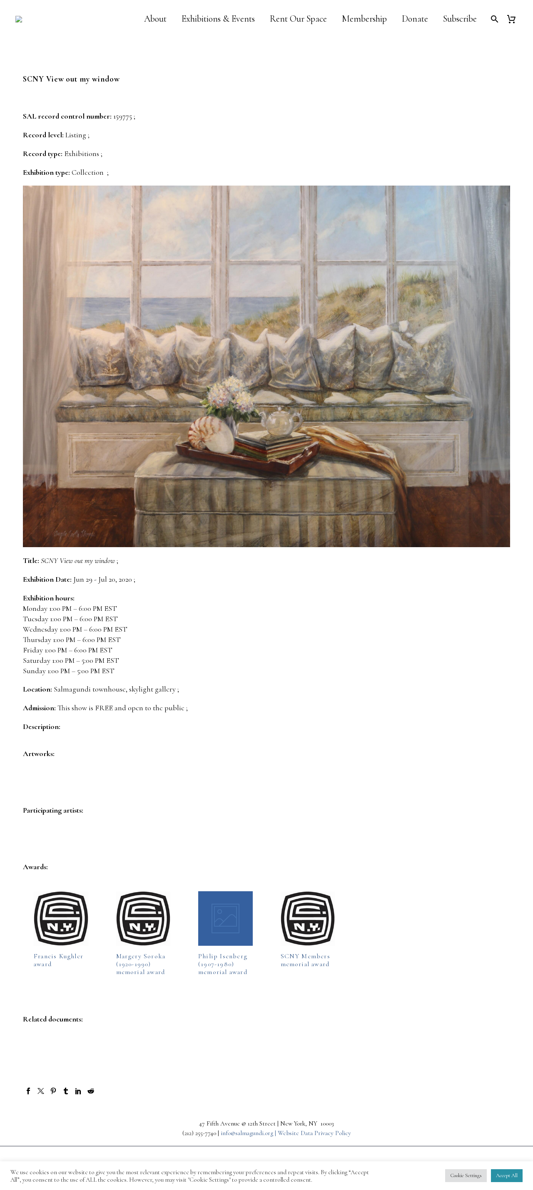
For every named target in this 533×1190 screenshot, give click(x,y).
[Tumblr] (65, 1091)
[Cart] (514, 19)
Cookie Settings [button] (466, 1175)
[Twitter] (40, 1091)
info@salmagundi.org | (249, 1133)
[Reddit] (90, 1091)
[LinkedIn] (78, 1091)
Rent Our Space (298, 19)
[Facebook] (28, 1091)
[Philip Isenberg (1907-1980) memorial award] (225, 918)
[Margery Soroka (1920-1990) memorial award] (143, 918)
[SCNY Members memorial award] (308, 918)
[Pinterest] (53, 1091)
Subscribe (460, 19)
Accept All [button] (507, 1175)
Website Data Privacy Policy (314, 1133)
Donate (415, 19)
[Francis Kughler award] (61, 918)
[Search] (494, 19)
